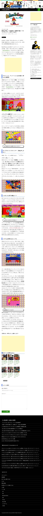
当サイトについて (33, 37)
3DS (3, 497)
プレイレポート (4, 29)
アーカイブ (5, 380)
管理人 (10, 33)
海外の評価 (4, 483)
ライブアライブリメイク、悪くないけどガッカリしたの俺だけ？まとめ (14, 456)
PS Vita (3, 499)
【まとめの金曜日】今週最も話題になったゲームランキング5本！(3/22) (4, 375)
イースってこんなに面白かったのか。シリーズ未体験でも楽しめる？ (14, 452)
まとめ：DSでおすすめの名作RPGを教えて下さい (10, 440)
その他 (3, 487)
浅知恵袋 (3, 477)
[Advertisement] (13, 65)
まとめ (3, 481)
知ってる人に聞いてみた (6, 479)
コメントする (15, 33)
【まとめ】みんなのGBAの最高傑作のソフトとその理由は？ (12, 428)
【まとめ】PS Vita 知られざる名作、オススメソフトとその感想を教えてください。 (16, 430)
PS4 (7, 29)
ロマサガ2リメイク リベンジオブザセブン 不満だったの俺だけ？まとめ (14, 463)
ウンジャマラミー (6, 50)
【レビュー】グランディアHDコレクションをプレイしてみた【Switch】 (14, 434)
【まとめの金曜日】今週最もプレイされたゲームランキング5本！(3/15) (10, 375)
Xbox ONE (4, 501)
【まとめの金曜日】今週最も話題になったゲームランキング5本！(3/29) (16, 362)
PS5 (3, 491)
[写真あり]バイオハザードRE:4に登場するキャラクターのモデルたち (14, 436)
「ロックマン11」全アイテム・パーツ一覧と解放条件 (11, 422)
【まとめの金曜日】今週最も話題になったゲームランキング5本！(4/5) (10, 362)
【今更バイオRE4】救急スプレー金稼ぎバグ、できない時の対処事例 (14, 424)
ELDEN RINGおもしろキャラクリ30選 (8, 438)
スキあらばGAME (6, 9)
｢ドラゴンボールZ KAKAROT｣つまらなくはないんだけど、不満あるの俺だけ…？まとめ (17, 460)
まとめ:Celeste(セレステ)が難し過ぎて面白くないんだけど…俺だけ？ (14, 465)
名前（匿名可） (5, 388)
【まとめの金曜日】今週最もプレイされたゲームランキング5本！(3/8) (16, 375)
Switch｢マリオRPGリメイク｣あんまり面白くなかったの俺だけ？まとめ (14, 454)
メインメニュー (41, 9)
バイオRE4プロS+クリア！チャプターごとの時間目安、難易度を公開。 (14, 426)
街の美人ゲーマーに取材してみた (7, 485)
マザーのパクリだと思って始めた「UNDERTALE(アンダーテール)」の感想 (15, 467)
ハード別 (3, 489)
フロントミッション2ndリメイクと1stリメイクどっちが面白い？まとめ (14, 432)
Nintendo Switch (5, 495)
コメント (4, 393)
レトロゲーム (4, 503)
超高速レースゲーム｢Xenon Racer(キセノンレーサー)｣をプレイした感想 (14, 450)
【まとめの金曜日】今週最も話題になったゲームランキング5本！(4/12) (4, 362)
